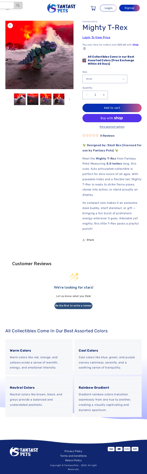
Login (109, 8)
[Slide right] (70, 99)
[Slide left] (9, 99)
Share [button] (90, 239)
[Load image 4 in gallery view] (59, 99)
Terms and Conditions (73, 455)
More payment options (112, 126)
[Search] (18, 5)
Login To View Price (96, 37)
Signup (129, 8)
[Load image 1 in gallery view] (19, 99)
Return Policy (73, 460)
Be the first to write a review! (73, 305)
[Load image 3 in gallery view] (45, 99)
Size (84, 72)
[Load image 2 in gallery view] (33, 99)
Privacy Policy (73, 451)
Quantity (87, 87)
